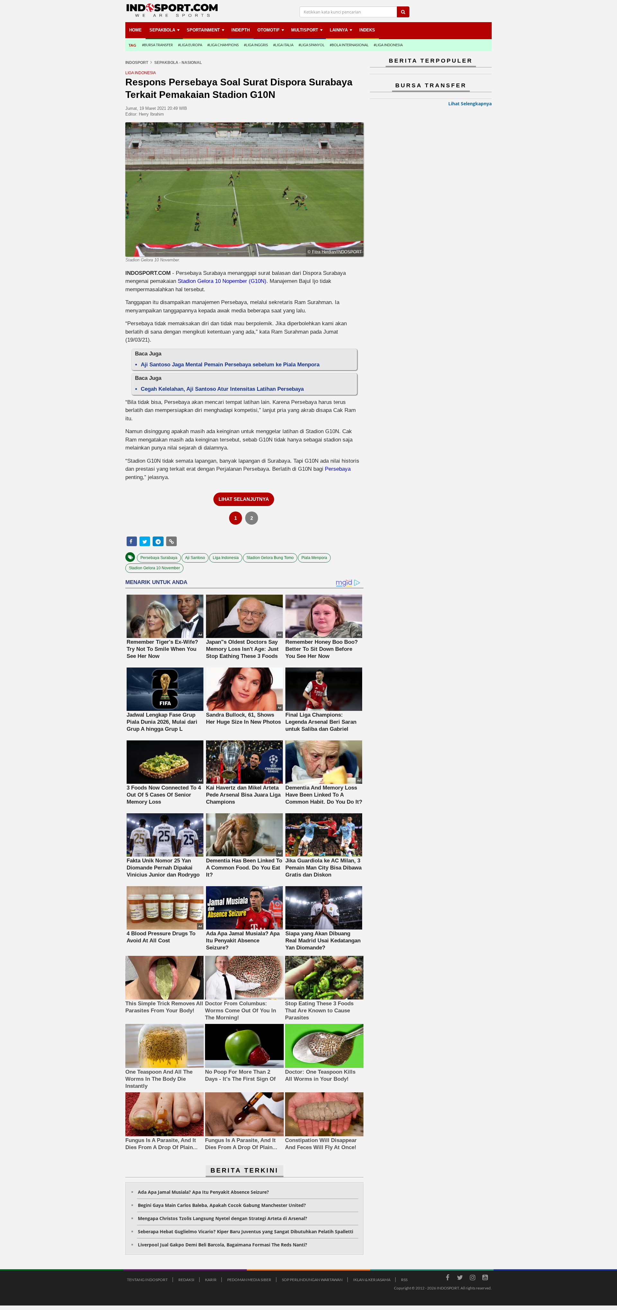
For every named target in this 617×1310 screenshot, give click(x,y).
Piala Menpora (314, 557)
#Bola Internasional (349, 45)
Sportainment (203, 30)
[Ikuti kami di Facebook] (447, 1278)
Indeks (367, 30)
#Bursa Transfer (157, 45)
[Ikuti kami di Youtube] (485, 1278)
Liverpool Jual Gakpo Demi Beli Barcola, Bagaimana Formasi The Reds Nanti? (222, 1245)
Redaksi (186, 1279)
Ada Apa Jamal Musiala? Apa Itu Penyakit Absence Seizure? (203, 1192)
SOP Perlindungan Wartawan (312, 1279)
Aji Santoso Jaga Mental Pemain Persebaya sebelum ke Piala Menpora (230, 365)
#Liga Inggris (256, 45)
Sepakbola (162, 30)
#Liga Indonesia (388, 45)
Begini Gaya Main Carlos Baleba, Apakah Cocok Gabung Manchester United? (222, 1205)
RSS (404, 1279)
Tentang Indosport (147, 1279)
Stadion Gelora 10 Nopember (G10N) (222, 281)
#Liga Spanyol (312, 45)
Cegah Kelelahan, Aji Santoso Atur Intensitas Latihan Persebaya (222, 389)
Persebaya (338, 469)
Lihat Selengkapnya (470, 103)
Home (135, 30)
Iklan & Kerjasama (371, 1279)
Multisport (304, 30)
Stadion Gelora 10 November (154, 568)
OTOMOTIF (268, 30)
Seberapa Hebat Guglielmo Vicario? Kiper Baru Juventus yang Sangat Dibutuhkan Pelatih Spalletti (245, 1231)
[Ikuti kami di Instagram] (472, 1278)
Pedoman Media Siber (249, 1279)
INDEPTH (240, 30)
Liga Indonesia (226, 557)
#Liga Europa (190, 45)
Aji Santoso (195, 557)
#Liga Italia (283, 45)
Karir (211, 1279)
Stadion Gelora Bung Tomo (270, 557)
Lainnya (339, 30)
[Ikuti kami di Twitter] (460, 1278)
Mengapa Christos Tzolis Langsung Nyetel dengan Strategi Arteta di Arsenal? (222, 1218)
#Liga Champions (223, 45)
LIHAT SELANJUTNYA (244, 499)
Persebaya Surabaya (158, 557)
